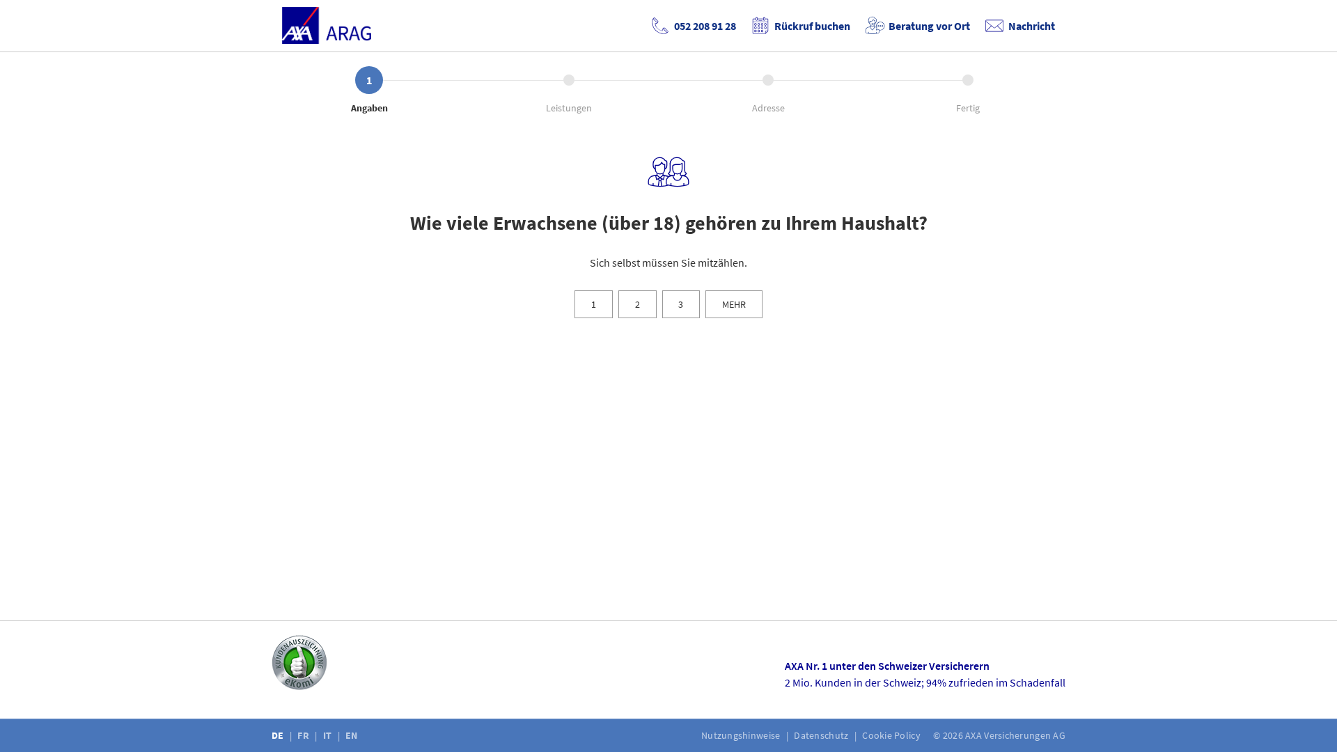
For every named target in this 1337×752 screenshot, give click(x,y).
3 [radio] (680, 304)
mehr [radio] (734, 304)
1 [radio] (593, 304)
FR (304, 735)
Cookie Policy (892, 735)
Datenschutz (822, 735)
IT (328, 735)
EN (352, 735)
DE (279, 735)
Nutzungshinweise (742, 735)
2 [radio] (637, 304)
